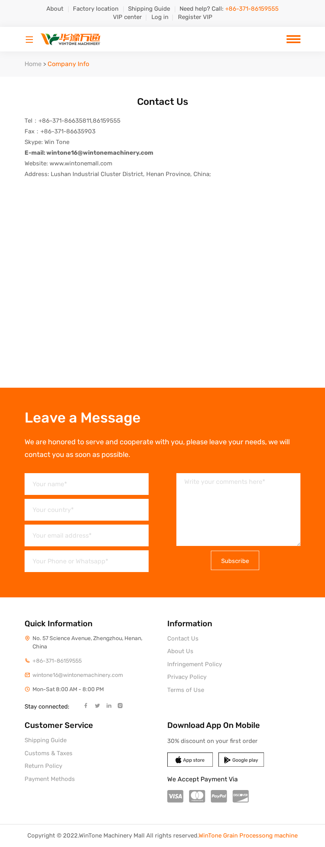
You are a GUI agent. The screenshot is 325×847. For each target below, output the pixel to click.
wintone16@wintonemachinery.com (77, 675)
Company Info (68, 64)
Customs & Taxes (49, 753)
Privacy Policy (186, 676)
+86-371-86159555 (57, 661)
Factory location (96, 8)
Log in (159, 17)
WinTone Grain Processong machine (248, 835)
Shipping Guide (149, 8)
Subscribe (235, 561)
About (54, 8)
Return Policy (43, 765)
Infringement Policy (194, 664)
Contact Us (183, 638)
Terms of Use (185, 690)
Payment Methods (50, 779)
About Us (180, 651)
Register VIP (195, 17)
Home (33, 64)
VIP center (127, 17)
